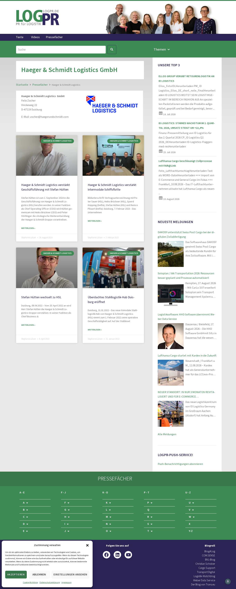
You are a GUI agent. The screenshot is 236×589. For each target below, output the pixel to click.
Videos (35, 37)
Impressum (67, 582)
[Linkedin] (117, 555)
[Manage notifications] (228, 581)
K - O (105, 492)
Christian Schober (205, 564)
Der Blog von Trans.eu (203, 584)
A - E (22, 492)
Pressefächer (54, 37)
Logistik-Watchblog (204, 576)
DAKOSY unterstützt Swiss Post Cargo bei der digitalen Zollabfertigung (186, 235)
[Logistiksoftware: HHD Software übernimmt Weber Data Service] (171, 336)
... (214, 108)
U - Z (188, 492)
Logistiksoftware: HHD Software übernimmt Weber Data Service (186, 317)
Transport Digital (206, 572)
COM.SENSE (208, 555)
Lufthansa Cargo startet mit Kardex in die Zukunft (187, 356)
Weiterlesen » (28, 228)
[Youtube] (128, 555)
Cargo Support (207, 568)
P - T (146, 492)
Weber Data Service (204, 580)
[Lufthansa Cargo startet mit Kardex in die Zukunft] (171, 373)
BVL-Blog (210, 560)
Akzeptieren (16, 574)
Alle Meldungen (167, 434)
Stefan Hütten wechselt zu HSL (41, 297)
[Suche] (61, 50)
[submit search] (111, 49)
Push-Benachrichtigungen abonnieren (180, 464)
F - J (63, 492)
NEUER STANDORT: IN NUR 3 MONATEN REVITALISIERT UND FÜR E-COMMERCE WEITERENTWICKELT (186, 394)
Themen (160, 49)
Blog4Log (209, 551)
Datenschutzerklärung (50, 582)
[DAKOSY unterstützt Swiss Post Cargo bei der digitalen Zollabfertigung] (171, 254)
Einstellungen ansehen (70, 574)
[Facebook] (106, 555)
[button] (87, 545)
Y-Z (191, 531)
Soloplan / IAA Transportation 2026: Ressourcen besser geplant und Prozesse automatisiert (186, 276)
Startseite (22, 85)
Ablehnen (39, 574)
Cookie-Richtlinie (30, 582)
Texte (19, 37)
